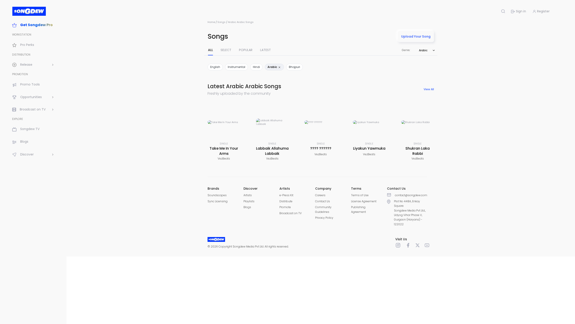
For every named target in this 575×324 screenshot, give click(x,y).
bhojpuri (294, 67)
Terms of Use (360, 195)
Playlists (248, 201)
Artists (247, 195)
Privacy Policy (324, 218)
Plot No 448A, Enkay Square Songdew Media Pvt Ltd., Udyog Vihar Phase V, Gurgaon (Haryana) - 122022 (410, 212)
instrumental (236, 67)
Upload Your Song (416, 36)
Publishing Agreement (358, 209)
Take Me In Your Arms (224, 151)
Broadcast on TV (290, 213)
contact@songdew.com (411, 195)
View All (429, 89)
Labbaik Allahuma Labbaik (272, 151)
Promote (285, 207)
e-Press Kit (286, 195)
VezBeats (224, 158)
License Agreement (363, 201)
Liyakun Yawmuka (369, 148)
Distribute (285, 201)
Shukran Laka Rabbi (417, 151)
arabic (273, 67)
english (215, 67)
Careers (320, 195)
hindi (256, 67)
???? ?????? (320, 148)
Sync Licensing (218, 201)
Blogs (247, 207)
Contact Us (322, 201)
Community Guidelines (323, 209)
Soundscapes (217, 195)
